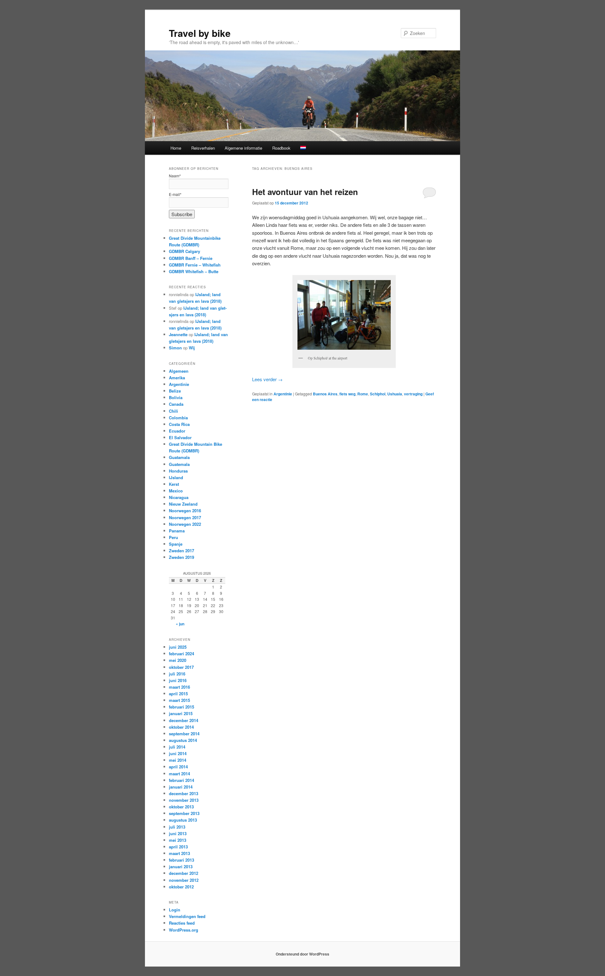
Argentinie (283, 394)
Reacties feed (182, 923)
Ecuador (177, 431)
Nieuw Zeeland (183, 504)
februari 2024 (181, 654)
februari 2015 (181, 707)
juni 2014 (178, 753)
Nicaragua (178, 497)
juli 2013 (177, 827)
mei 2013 (177, 840)
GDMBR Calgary (184, 251)
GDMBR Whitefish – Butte (193, 271)
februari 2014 (181, 780)
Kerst (174, 484)
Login (174, 910)
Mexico (176, 491)
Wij (192, 348)
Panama (177, 531)
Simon (175, 348)
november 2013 (184, 800)
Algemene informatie (243, 148)
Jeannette (178, 334)
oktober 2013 (181, 807)
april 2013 (178, 847)
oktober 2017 (181, 667)
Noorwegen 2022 (185, 524)
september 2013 (184, 813)
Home (175, 148)
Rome (362, 394)
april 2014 (178, 767)
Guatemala (179, 464)
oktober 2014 (181, 727)
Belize (175, 391)
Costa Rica (179, 424)
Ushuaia (394, 394)
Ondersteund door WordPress (302, 954)
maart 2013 (179, 853)
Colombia (178, 418)
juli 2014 (177, 747)
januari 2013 (181, 867)
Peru (173, 537)
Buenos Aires (325, 394)
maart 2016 (179, 687)
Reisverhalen (203, 148)
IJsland (176, 477)
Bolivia (175, 397)
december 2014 (183, 720)
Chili (173, 411)
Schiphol (377, 394)
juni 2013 (178, 833)
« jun (180, 624)
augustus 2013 (183, 820)
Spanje (175, 544)
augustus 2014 (183, 740)
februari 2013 (181, 860)
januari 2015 (181, 713)
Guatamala (179, 457)
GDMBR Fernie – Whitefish (195, 265)
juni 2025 (178, 647)
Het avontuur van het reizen (305, 192)
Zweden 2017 (181, 551)
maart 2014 (179, 774)
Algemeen (178, 371)
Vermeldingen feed (187, 916)
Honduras (178, 471)
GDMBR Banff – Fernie (190, 258)
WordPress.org (183, 930)
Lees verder (267, 379)
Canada (176, 404)
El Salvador (180, 437)
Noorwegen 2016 (185, 511)
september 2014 (184, 734)
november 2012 (184, 880)
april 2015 (178, 694)
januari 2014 (181, 787)
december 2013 (183, 793)
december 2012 (183, 873)
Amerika (177, 378)
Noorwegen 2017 (185, 517)
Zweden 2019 (181, 557)
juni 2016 (178, 680)
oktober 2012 (181, 887)
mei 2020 (177, 660)
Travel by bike (200, 33)
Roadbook (281, 148)
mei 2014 (177, 760)
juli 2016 (177, 674)
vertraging (413, 394)
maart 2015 (179, 700)
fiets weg (347, 394)
